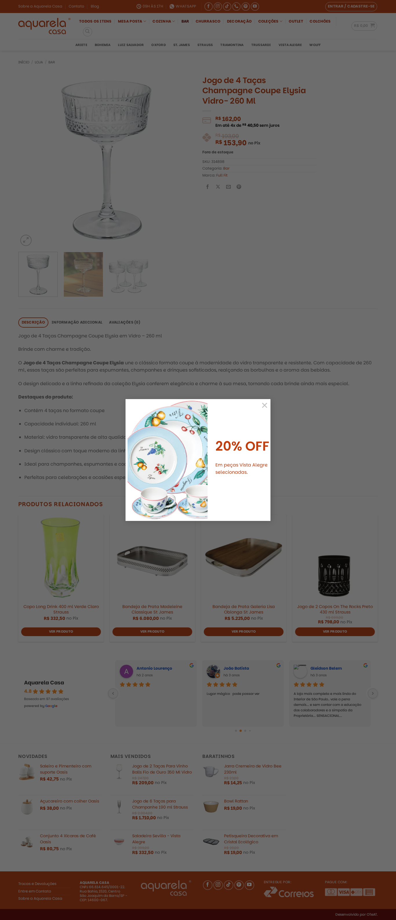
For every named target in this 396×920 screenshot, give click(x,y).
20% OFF (242, 446)
